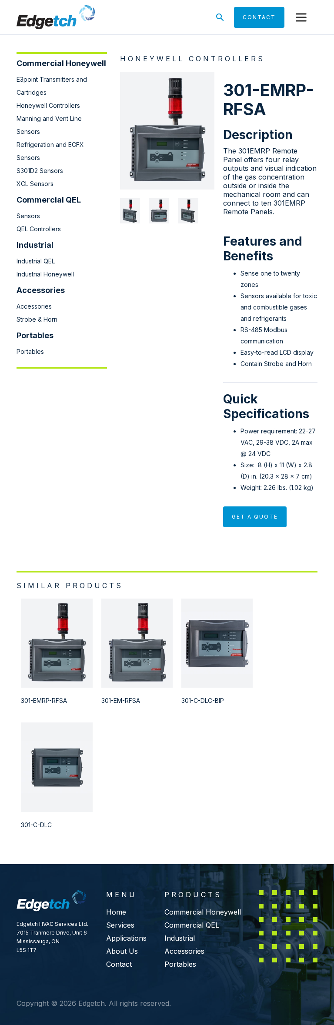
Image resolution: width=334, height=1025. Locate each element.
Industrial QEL (36, 261)
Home (116, 912)
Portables (30, 351)
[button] (300, 17)
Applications (126, 938)
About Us (122, 951)
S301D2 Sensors (40, 170)
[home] (56, 17)
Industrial (179, 938)
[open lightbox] (167, 131)
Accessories (34, 306)
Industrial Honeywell (45, 274)
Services (120, 925)
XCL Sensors (35, 183)
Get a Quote (255, 516)
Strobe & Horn (37, 319)
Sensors (28, 216)
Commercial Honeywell (202, 912)
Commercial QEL (191, 925)
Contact (119, 964)
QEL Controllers (39, 229)
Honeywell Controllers (48, 105)
